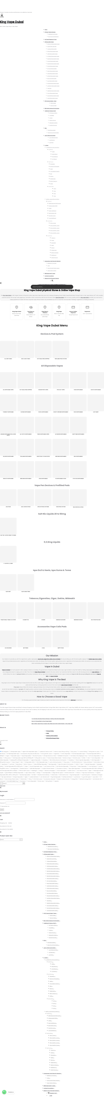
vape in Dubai (54, 676)
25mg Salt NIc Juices (54, 225)
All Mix (51, 183)
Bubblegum (53, 255)
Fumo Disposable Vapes (52, 93)
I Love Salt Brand (52, 218)
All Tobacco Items (53, 113)
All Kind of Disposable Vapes (53, 44)
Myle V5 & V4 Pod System (53, 132)
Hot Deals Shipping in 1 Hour (51, 39)
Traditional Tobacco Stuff (50, 110)
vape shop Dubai (60, 297)
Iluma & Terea (53, 105)
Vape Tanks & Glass (51, 270)
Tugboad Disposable (51, 49)
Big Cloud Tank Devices (53, 36)
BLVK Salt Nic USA (52, 213)
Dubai (8, 670)
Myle (46, 128)
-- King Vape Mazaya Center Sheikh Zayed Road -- (52, 284)
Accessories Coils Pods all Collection (53, 261)
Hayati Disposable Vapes (52, 61)
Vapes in (4, 670)
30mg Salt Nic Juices (54, 228)
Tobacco (53, 238)
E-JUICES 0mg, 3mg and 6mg (52, 147)
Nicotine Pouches (53, 125)
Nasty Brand (54, 154)
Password (2, 803)
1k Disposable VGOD (53, 205)
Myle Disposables (51, 130)
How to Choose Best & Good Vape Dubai (42, 721)
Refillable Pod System (53, 34)
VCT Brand (54, 159)
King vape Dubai (85, 297)
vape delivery (95, 672)
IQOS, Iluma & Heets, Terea (50, 101)
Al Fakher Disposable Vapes (53, 56)
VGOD (53, 151)
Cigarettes (51, 115)
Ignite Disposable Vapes (52, 73)
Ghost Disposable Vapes (52, 66)
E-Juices (46, 145)
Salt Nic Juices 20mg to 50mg (52, 199)
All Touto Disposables (52, 68)
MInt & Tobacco (53, 181)
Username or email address (7, 799)
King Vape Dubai (12, 22)
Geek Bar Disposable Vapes (53, 90)
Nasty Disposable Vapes (52, 71)
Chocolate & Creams (54, 171)
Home (46, 29)
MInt (51, 173)
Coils (48, 265)
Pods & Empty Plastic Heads (53, 268)
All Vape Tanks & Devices (50, 32)
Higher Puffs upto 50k (51, 46)
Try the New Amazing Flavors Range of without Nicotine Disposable (48, 718)
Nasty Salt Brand (52, 210)
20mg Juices (53, 223)
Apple (51, 169)
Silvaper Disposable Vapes (53, 83)
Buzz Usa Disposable (51, 78)
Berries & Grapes (54, 252)
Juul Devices (52, 140)
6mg (55, 191)
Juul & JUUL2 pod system (50, 135)
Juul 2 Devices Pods (53, 137)
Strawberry (52, 164)
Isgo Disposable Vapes (52, 81)
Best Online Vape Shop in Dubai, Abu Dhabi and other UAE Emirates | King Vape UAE (52, 723)
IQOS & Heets (53, 103)
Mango (51, 176)
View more (2, 785)
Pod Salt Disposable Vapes (53, 95)
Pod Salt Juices (52, 215)
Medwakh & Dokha (53, 122)
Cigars (50, 118)
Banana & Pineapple (54, 166)
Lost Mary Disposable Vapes (53, 85)
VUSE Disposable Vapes (52, 53)
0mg (55, 196)
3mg (55, 193)
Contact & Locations (49, 276)
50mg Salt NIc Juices (54, 233)
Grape (52, 240)
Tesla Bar (49, 88)
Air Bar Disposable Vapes (52, 76)
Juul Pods (51, 142)
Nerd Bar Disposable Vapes (53, 58)
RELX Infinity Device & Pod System (52, 108)
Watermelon (53, 178)
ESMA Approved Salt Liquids (55, 203)
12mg (55, 188)
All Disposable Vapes (49, 42)
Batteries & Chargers (51, 263)
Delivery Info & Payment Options (52, 278)
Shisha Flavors (52, 120)
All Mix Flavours (54, 257)
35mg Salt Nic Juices (54, 230)
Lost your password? (5, 813)
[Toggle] (55, 844)
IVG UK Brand (55, 156)
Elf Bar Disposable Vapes (52, 51)
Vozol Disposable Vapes (52, 98)
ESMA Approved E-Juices (50, 273)
